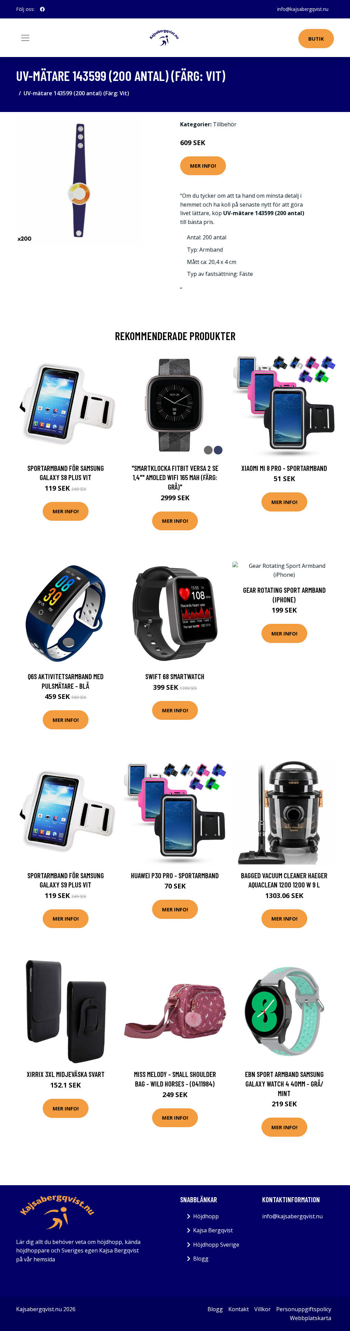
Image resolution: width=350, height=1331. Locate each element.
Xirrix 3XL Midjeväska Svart (66, 1074)
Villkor (262, 1309)
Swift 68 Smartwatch (174, 676)
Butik (316, 38)
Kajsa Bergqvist (213, 1230)
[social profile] (42, 9)
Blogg (200, 1258)
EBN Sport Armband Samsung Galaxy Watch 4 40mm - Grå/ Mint (284, 1083)
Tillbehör (225, 124)
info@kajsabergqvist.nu (302, 9)
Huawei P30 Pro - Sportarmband (175, 875)
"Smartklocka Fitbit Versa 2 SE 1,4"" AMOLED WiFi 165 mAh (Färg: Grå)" (175, 477)
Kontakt (238, 1309)
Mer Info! (203, 165)
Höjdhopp (206, 1216)
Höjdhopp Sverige (216, 1244)
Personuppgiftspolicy (303, 1309)
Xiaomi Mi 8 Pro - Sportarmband (284, 468)
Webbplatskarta (310, 1318)
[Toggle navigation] (25, 37)
